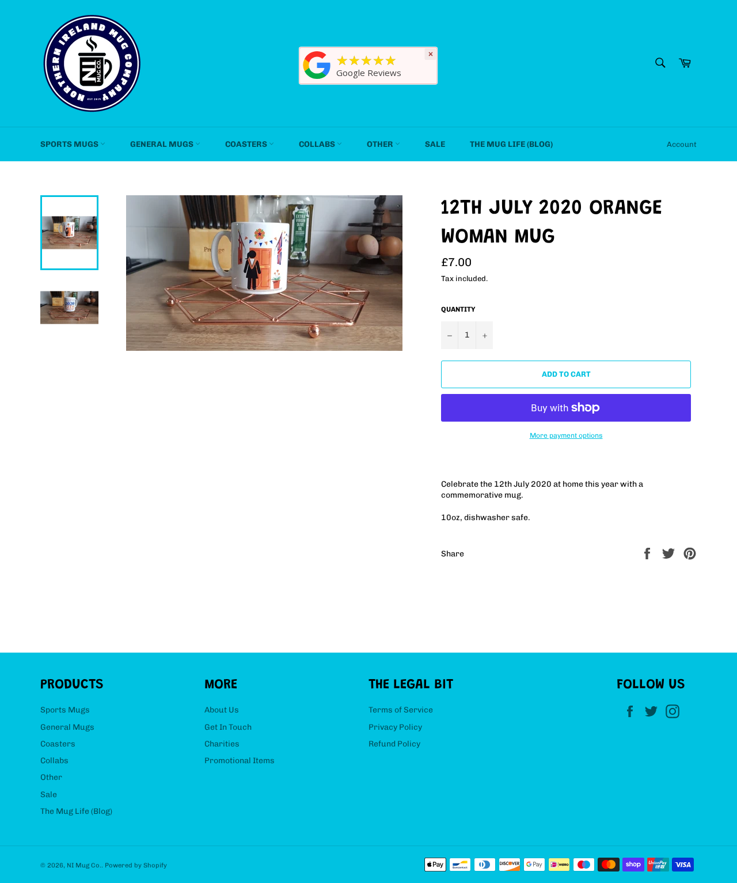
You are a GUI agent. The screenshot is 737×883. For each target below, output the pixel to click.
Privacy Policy (395, 727)
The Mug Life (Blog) (511, 144)
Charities (222, 744)
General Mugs (162, 144)
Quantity (458, 309)
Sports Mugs (70, 144)
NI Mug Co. (84, 865)
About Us (221, 710)
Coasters (247, 144)
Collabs (318, 144)
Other (381, 144)
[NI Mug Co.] (317, 79)
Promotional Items (239, 760)
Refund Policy (394, 744)
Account (682, 144)
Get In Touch (228, 727)
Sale (435, 144)
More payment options (566, 435)
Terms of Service (400, 710)
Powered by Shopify (136, 865)
